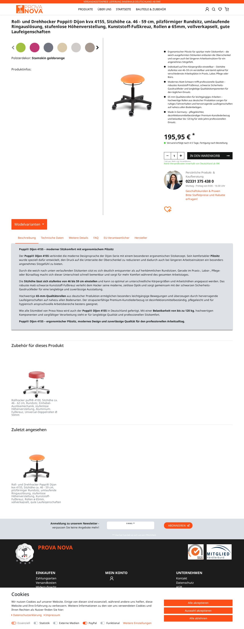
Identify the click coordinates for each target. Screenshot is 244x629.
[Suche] (213, 9)
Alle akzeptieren (198, 603)
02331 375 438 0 (200, 181)
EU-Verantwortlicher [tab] (116, 238)
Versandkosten (46, 583)
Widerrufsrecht (46, 587)
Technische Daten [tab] (52, 238)
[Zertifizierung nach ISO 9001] (196, 552)
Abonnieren (177, 525)
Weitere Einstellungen (137, 623)
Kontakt (181, 578)
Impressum (52, 615)
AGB (179, 587)
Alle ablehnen (198, 618)
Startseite (123, 9)
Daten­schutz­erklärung (28, 615)
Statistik (44, 623)
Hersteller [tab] (141, 238)
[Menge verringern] (167, 155)
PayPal (93, 623)
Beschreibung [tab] (27, 238)
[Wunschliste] (220, 9)
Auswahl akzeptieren (198, 610)
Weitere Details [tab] (78, 238)
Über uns (104, 9)
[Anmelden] (207, 9)
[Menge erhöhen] (180, 155)
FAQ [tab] (96, 238)
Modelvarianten (27, 224)
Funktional (113, 623)
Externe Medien (69, 623)
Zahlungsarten (46, 578)
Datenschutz (185, 583)
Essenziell (24, 623)
